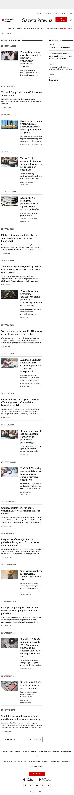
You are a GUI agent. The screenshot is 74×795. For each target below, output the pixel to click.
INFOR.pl (19, 761)
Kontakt (5, 751)
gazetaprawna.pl (35, 761)
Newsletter (53, 761)
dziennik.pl (47, 13)
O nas (11, 751)
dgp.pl (39, 13)
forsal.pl (56, 13)
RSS (37, 756)
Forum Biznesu (66, 761)
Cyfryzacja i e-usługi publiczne (59, 53)
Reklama (17, 751)
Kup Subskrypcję (61, 19)
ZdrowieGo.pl (45, 761)
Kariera (33, 751)
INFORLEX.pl (26, 761)
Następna (34, 739)
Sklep (71, 13)
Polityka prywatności (44, 751)
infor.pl (64, 13)
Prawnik (51, 64)
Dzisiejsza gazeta (9, 20)
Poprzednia (10, 739)
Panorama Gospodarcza (37, 766)
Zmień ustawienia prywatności (62, 751)
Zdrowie (51, 75)
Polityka (51, 44)
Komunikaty (25, 751)
